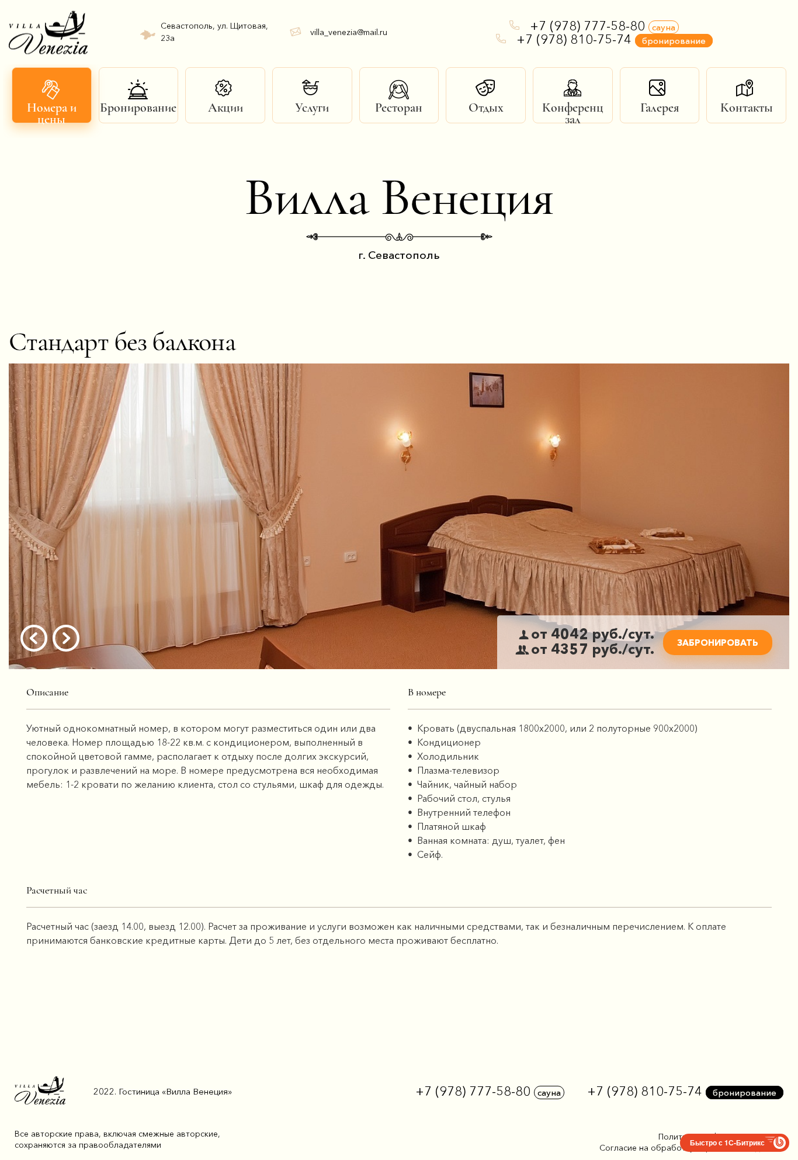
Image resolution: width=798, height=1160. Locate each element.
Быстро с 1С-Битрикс (727, 1142)
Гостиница (175, 1091)
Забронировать (717, 642)
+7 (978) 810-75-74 (611, 39)
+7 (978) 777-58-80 (602, 26)
